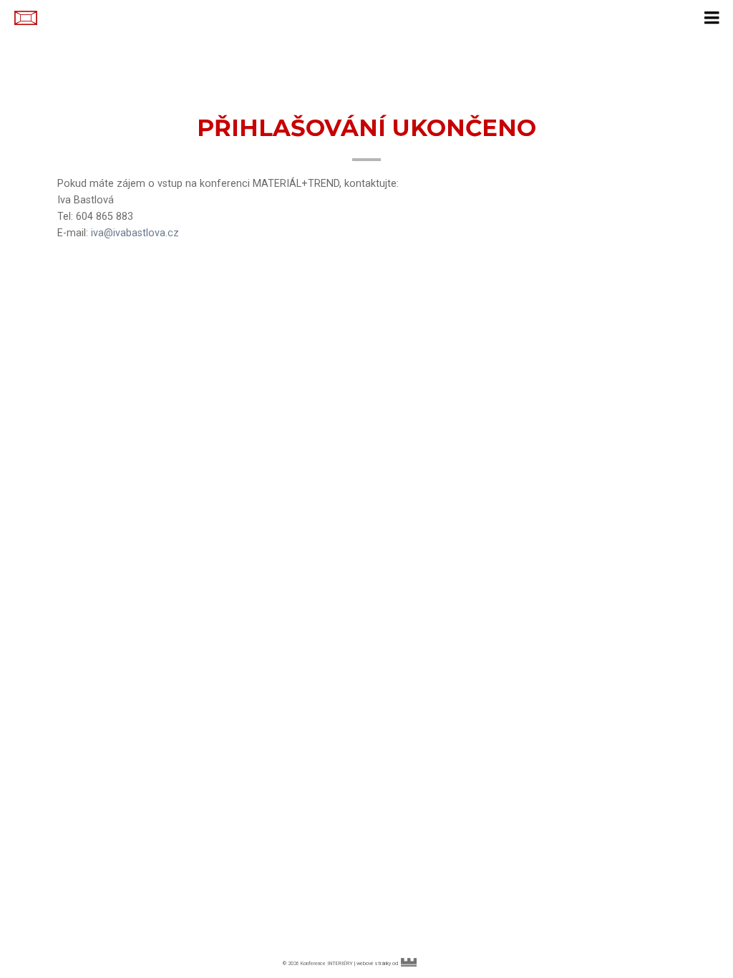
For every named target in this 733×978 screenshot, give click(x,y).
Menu (711, 14)
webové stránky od (403, 963)
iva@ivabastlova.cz (135, 233)
